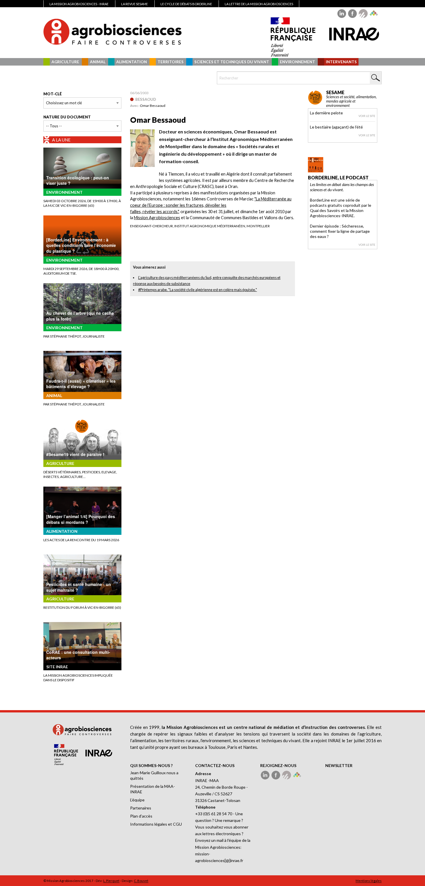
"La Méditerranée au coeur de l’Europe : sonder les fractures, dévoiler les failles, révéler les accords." (210, 205)
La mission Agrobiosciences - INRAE (78, 4)
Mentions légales (369, 881)
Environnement (297, 61)
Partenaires (140, 807)
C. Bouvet (141, 881)
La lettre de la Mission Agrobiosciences (259, 4)
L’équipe (137, 799)
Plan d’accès (141, 816)
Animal (98, 61)
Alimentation (131, 61)
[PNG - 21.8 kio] (142, 147)
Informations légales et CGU (156, 824)
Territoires (171, 61)
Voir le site (367, 116)
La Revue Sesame (134, 4)
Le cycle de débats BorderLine (186, 4)
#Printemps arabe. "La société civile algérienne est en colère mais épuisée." (197, 289)
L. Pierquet (111, 881)
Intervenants (341, 61)
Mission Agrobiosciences (157, 217)
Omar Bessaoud (152, 105)
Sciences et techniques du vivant (231, 61)
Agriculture (65, 61)
